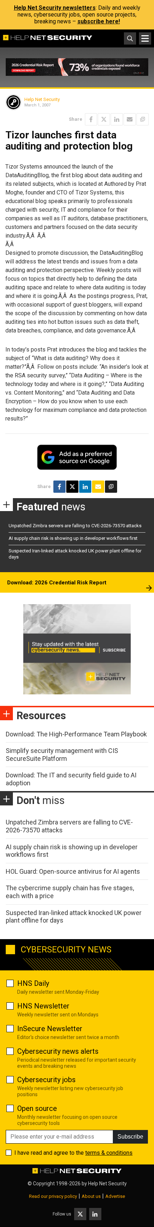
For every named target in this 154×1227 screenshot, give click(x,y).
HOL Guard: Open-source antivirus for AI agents (73, 871)
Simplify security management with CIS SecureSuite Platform (62, 754)
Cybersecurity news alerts (57, 1051)
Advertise (115, 1196)
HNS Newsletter (43, 1006)
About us (91, 1196)
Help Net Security (42, 99)
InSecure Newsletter (49, 1028)
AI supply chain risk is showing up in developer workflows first (73, 538)
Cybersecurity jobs (46, 1079)
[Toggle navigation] (145, 38)
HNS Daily (33, 983)
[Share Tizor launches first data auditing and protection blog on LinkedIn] (117, 119)
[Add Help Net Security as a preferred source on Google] (142, 119)
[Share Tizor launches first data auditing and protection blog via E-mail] (130, 119)
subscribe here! (98, 21)
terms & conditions (109, 1152)
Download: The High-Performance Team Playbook (76, 734)
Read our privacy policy (53, 1196)
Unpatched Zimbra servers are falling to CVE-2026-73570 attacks (75, 525)
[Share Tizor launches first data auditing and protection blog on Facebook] (91, 119)
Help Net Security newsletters (55, 7)
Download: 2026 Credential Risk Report (56, 582)
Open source (37, 1108)
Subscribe (130, 1137)
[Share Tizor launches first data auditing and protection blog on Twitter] (104, 119)
